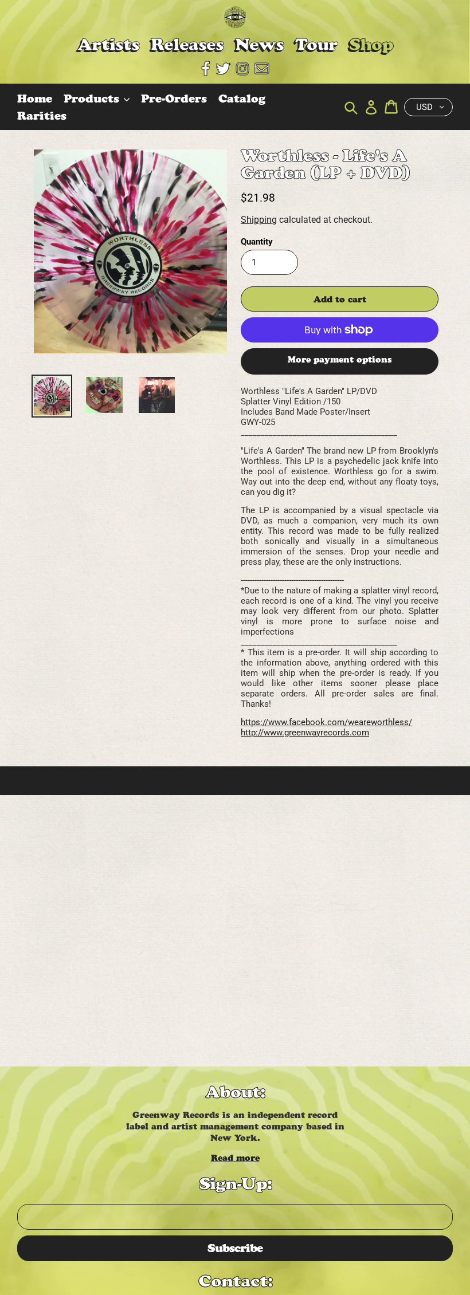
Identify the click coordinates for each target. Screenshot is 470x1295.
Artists (108, 44)
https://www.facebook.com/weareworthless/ (326, 722)
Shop (371, 44)
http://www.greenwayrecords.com (305, 732)
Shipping (259, 219)
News (259, 44)
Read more (235, 1157)
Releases (187, 44)
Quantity (257, 242)
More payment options (340, 359)
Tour (316, 44)
